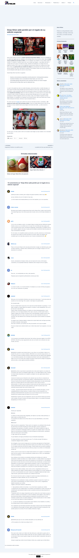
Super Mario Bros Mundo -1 (37, 170)
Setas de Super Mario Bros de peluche (17, 174)
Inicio (35, 2)
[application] (42, 2)
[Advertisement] (39, 14)
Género (63, 2)
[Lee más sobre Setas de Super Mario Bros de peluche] (17, 164)
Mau (61, 95)
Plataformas (56, 2)
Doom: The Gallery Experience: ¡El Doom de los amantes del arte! (66, 97)
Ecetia (18, 101)
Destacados (47, 2)
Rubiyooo (13, 283)
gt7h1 (12, 221)
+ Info (42, 556)
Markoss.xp (13, 243)
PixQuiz (69, 2)
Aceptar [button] (38, 556)
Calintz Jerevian (14, 207)
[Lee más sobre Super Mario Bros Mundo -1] (40, 162)
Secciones (40, 2)
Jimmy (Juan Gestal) (64, 106)
